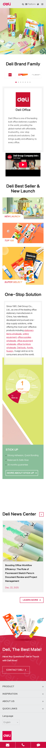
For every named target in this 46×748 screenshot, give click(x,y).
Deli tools (21, 348)
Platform (31, 4)
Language (7, 716)
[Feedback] (38, 745)
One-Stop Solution (23, 294)
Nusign (9, 351)
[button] (16, 82)
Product (8, 686)
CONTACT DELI (15, 670)
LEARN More (31, 600)
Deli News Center (19, 514)
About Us (8, 701)
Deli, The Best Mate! (22, 649)
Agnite (30, 348)
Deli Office (23, 109)
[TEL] (23, 745)
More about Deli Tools (23, 481)
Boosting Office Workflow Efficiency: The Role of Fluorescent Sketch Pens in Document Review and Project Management (21, 573)
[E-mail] (7, 745)
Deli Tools (14, 449)
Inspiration (10, 694)
